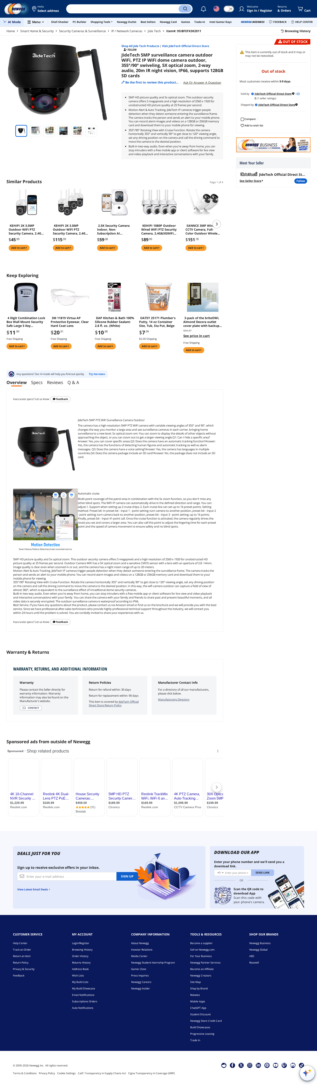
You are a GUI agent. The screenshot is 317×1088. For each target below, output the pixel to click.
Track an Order (22, 949)
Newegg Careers (141, 982)
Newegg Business (260, 943)
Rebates (195, 995)
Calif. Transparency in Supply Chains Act (102, 1073)
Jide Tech (154, 31)
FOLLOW (301, 181)
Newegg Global (258, 949)
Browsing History (82, 949)
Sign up (127, 876)
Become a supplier (201, 943)
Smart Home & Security (37, 31)
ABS (251, 956)
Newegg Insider (140, 988)
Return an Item (22, 956)
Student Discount (200, 1014)
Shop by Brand (199, 988)
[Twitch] (284, 1065)
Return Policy (20, 962)
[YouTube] (275, 1065)
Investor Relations (141, 949)
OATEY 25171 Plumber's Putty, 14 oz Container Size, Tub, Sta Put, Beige (157, 322)
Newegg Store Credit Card (206, 1021)
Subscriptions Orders (84, 1001)
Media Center (139, 956)
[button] (45, 9)
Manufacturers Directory (174, 699)
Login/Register (80, 943)
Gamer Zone (138, 969)
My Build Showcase (83, 988)
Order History (80, 956)
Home (10, 31)
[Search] (185, 9)
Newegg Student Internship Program (153, 962)
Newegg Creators (200, 975)
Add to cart (18, 248)
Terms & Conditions (25, 1073)
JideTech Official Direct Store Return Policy (114, 703)
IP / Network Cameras (126, 31)
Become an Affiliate (202, 969)
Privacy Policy (47, 1073)
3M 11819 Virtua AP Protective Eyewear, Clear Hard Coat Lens (70, 322)
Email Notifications (83, 995)
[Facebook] (232, 1065)
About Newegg (140, 943)
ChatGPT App (198, 1008)
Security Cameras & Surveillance (82, 31)
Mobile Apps (197, 1001)
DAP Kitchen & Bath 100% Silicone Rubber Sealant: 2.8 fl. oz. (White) (114, 322)
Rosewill (254, 962)
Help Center (20, 943)
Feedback (61, 399)
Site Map (195, 982)
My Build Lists (80, 982)
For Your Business (201, 956)
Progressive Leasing (202, 1034)
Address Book (80, 969)
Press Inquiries (140, 975)
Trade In (195, 1040)
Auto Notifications (82, 1008)
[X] (241, 1065)
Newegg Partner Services (205, 962)
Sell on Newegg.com (202, 949)
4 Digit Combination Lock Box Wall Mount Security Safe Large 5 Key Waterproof (25, 322)
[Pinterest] (267, 1065)
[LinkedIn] (258, 1065)
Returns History (81, 962)
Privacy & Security (24, 969)
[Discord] (292, 1065)
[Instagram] (249, 1065)
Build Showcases (200, 1027)
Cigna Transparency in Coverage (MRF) (151, 1073)
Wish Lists (78, 975)
